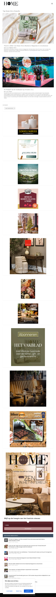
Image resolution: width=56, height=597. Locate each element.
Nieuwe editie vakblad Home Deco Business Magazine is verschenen (25, 563)
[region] (19, 586)
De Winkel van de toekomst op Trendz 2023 (18, 89)
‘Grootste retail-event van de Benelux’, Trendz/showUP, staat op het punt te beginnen (30, 552)
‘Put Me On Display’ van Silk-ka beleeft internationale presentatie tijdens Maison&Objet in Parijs (27, 539)
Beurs (16, 553)
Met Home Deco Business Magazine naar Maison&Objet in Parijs (24, 558)
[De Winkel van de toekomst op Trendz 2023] (28, 72)
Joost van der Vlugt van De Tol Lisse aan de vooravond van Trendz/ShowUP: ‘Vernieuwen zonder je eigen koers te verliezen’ (27, 546)
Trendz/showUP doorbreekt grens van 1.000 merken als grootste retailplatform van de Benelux (29, 576)
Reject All (19, 591)
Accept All (28, 591)
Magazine (11, 47)
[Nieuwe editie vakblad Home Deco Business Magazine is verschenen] (6, 564)
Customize (9, 591)
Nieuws (14, 47)
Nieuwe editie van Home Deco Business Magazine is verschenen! (26, 46)
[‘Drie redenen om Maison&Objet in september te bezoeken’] (6, 570)
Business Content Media (30, 595)
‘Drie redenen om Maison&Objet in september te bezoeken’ (23, 569)
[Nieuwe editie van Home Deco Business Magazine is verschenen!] (28, 28)
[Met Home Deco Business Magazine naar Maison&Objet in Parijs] (6, 559)
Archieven (5, 105)
